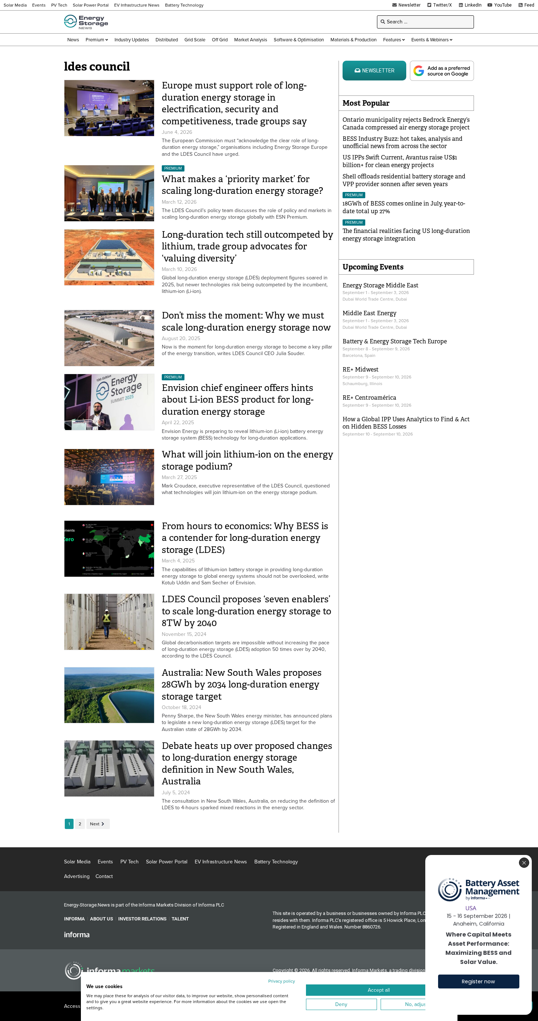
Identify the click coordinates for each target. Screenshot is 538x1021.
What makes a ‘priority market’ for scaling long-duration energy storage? (242, 185)
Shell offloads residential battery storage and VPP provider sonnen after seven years (404, 180)
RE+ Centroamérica (369, 398)
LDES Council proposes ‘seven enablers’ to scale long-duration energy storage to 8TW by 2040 (246, 611)
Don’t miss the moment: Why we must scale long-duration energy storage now (246, 321)
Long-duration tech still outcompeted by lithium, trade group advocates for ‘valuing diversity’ (247, 246)
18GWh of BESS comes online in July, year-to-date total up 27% (404, 207)
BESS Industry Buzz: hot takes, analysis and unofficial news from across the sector (403, 142)
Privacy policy (281, 981)
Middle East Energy (369, 313)
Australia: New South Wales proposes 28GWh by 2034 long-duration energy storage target (242, 684)
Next (95, 824)
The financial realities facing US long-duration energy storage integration (406, 234)
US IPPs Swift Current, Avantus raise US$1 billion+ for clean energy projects (400, 161)
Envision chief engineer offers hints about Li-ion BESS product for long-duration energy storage (238, 399)
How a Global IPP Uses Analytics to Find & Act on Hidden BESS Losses (406, 423)
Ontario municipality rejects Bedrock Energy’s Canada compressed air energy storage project (406, 123)
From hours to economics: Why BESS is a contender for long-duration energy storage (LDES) (245, 537)
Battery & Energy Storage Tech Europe (395, 341)
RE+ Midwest (361, 369)
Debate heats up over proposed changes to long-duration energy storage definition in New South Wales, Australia (247, 763)
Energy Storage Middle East (381, 285)
